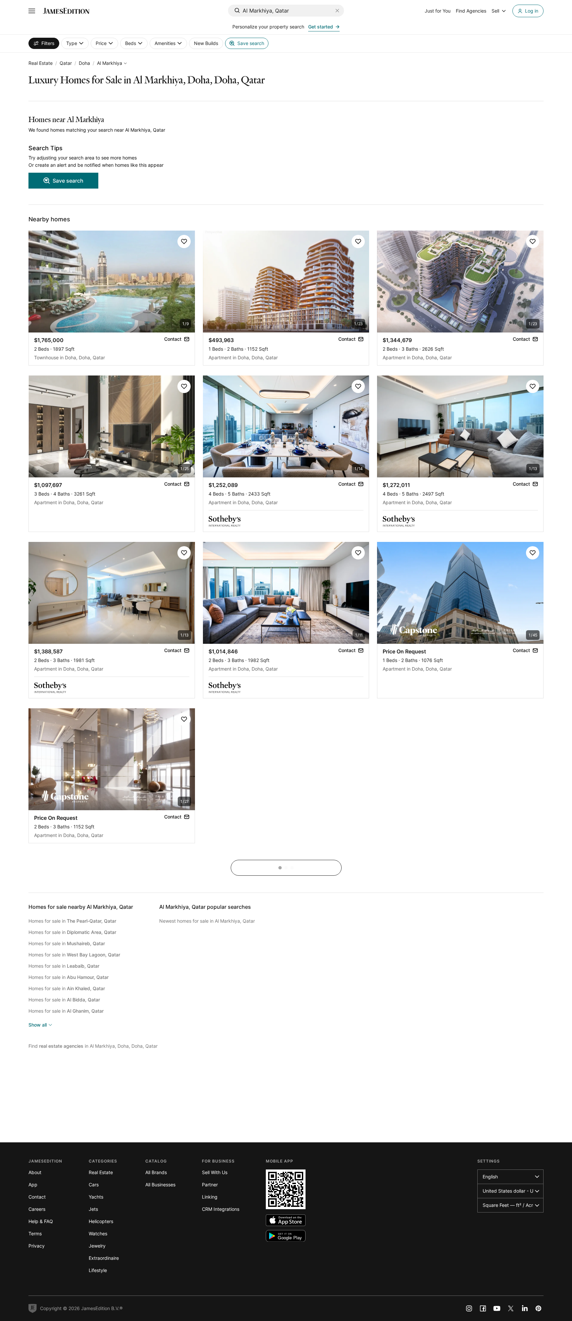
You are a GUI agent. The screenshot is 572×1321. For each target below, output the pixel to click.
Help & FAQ (40, 1221)
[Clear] (337, 11)
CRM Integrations (220, 1209)
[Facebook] (483, 1308)
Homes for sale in (72, 921)
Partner (210, 1184)
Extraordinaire (104, 1258)
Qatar (66, 63)
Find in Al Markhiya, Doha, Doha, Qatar (93, 1046)
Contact (37, 1197)
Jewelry (97, 1246)
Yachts (96, 1197)
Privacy (36, 1246)
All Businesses (160, 1184)
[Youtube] (497, 1308)
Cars (94, 1184)
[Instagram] (469, 1308)
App (32, 1184)
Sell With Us (214, 1172)
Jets (93, 1209)
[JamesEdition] (66, 11)
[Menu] (32, 11)
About (34, 1172)
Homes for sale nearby (80, 906)
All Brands (156, 1172)
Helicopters (101, 1221)
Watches (98, 1233)
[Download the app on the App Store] (286, 1220)
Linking (209, 1197)
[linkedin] (525, 1308)
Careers (36, 1209)
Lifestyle (98, 1270)
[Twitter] (511, 1308)
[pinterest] (539, 1308)
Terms (35, 1233)
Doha (84, 63)
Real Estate (40, 63)
